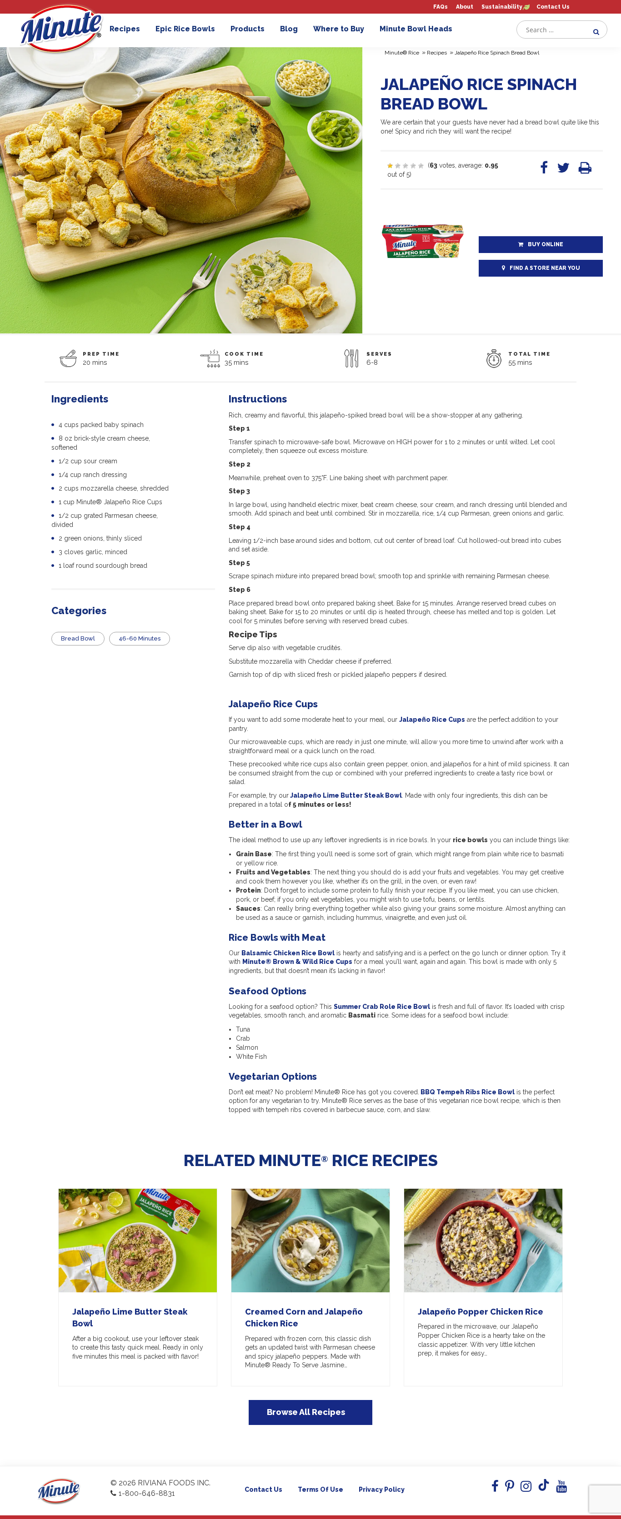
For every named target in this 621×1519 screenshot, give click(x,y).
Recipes (125, 29)
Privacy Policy (382, 1489)
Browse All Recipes (306, 1412)
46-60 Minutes (139, 638)
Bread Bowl (78, 638)
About (464, 7)
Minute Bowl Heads (416, 29)
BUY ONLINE (545, 244)
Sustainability (501, 7)
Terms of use (320, 1489)
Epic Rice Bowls (185, 29)
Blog (289, 29)
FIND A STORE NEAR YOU (545, 268)
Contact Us (553, 7)
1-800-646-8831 (147, 1493)
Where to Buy (338, 29)
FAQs (440, 7)
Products (247, 29)
